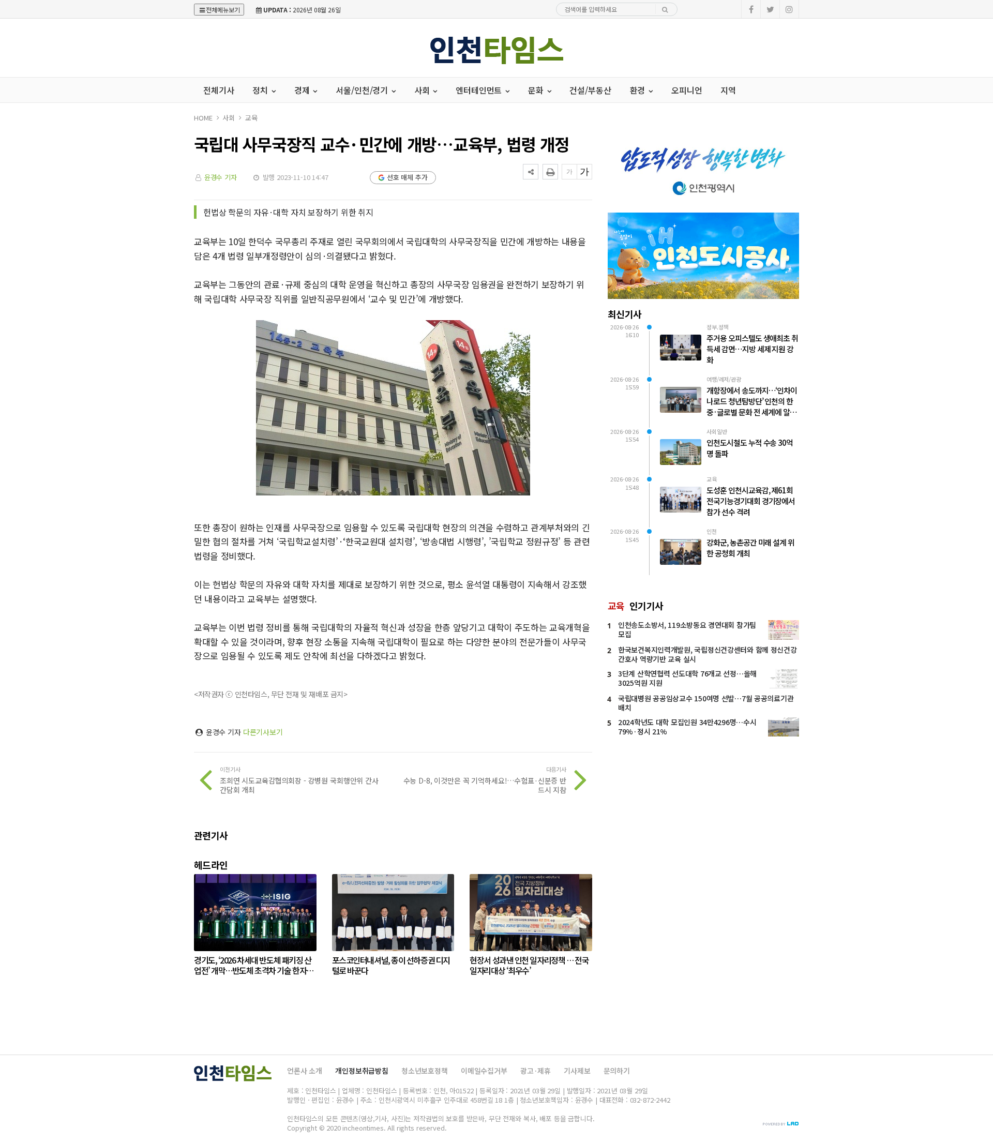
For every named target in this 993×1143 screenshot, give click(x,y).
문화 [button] (537, 90)
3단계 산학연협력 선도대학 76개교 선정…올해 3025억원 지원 (687, 678)
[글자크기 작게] (569, 171)
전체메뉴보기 (223, 9)
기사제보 (577, 1070)
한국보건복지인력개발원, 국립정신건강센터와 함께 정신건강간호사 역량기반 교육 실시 (707, 654)
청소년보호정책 (424, 1070)
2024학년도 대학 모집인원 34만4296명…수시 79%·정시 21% (687, 726)
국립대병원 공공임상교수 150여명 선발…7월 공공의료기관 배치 (705, 703)
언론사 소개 (304, 1070)
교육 (251, 118)
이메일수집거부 (484, 1070)
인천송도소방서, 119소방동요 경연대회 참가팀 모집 (687, 629)
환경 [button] (639, 90)
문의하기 (617, 1070)
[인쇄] (550, 171)
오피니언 (686, 90)
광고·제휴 (535, 1070)
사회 (228, 118)
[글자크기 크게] (584, 171)
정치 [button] (261, 90)
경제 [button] (303, 90)
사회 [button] (423, 90)
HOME (203, 118)
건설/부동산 (590, 90)
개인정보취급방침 (361, 1070)
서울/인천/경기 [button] (363, 90)
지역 (728, 90)
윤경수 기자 (220, 177)
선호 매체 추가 (407, 177)
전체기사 (218, 90)
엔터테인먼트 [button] (480, 90)
